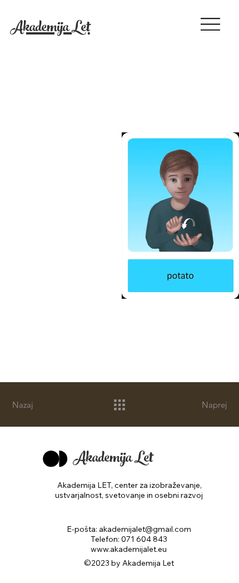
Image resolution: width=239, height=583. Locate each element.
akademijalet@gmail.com (145, 529)
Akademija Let (50, 29)
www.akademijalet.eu (129, 549)
